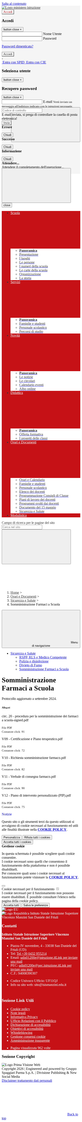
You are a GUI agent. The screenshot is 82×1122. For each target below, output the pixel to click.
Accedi (7, 12)
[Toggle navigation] (36, 185)
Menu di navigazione (55, 644)
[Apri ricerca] (45, 124)
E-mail (47, 102)
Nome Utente (52, 34)
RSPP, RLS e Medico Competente (43, 657)
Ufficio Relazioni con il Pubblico (33, 1021)
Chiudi (7, 135)
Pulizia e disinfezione (34, 661)
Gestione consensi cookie (27, 1036)
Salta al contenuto (14, 3)
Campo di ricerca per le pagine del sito (28, 523)
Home (14, 592)
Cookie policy (20, 1009)
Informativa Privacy (24, 1017)
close (6, 205)
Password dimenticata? (17, 46)
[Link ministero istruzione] (21, 7)
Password (49, 38)
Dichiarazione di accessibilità (30, 1025)
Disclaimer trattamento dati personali (27, 1080)
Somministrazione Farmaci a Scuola (44, 669)
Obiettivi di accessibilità (26, 1029)
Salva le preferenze (35, 905)
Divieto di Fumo (30, 665)
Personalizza (11, 837)
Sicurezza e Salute (23, 600)
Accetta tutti (17, 842)
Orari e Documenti (23, 596)
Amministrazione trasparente (30, 1040)
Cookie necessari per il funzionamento (28, 889)
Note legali (18, 1013)
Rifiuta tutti (37, 837)
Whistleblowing (21, 1032)
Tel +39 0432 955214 (32, 953)
